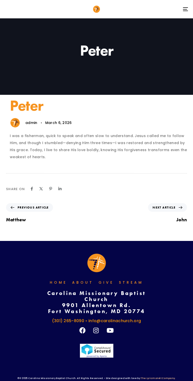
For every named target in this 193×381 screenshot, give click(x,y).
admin (31, 122)
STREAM (131, 282)
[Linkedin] (60, 189)
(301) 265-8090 (68, 321)
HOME (58, 282)
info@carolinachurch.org (114, 321)
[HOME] (96, 262)
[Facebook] (32, 189)
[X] (41, 189)
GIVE (106, 282)
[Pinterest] (51, 189)
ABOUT (82, 282)
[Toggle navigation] (157, 9)
